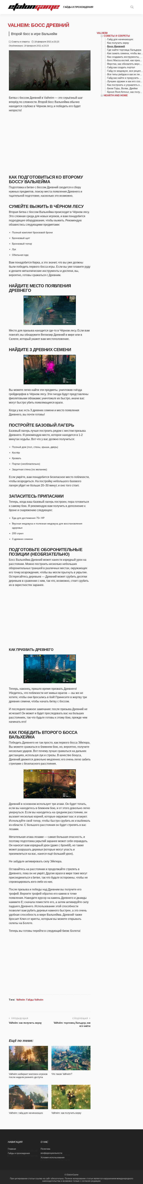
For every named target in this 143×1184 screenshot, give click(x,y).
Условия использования (53, 1157)
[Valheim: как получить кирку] (71, 1097)
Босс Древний (116, 46)
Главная (12, 1149)
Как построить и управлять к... (124, 84)
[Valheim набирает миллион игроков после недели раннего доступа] (28, 1058)
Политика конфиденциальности (51, 1151)
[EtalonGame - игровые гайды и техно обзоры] (34, 7)
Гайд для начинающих (120, 39)
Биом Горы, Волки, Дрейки (122, 88)
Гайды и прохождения (78, 7)
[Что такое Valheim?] (71, 1058)
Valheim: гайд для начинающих (26, 1112)
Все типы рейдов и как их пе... (124, 74)
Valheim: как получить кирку (25, 1022)
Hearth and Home (116, 95)
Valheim (20, 999)
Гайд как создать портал (121, 67)
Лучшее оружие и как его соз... (124, 81)
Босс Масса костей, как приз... (124, 60)
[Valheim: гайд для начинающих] (28, 1097)
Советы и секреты (21, 41)
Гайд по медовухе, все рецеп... (125, 70)
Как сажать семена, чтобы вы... (125, 53)
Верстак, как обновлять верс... (124, 63)
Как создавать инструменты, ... (124, 56)
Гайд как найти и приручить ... (124, 77)
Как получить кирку (118, 42)
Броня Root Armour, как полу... (124, 91)
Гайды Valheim (34, 999)
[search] (132, 7)
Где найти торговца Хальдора (124, 49)
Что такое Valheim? (61, 1074)
